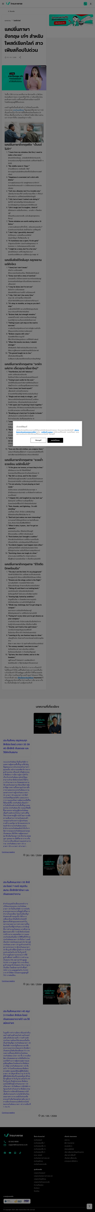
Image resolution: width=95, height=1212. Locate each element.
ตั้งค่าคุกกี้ (38, 440)
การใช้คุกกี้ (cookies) (47, 432)
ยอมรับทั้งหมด (55, 440)
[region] (47, 433)
